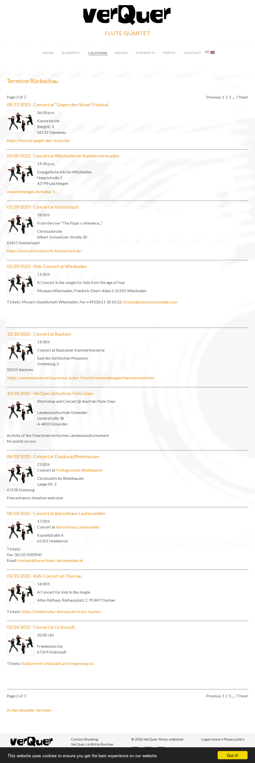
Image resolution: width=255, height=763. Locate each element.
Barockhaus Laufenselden (78, 526)
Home (48, 53)
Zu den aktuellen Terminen (29, 710)
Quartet (70, 53)
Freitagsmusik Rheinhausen (79, 470)
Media (121, 53)
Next (243, 97)
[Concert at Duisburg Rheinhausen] (20, 473)
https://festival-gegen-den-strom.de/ (38, 140)
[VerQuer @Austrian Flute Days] (20, 410)
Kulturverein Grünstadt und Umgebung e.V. (58, 663)
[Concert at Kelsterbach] (20, 224)
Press (168, 53)
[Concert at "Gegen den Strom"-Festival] (20, 121)
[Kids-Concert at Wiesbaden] (20, 283)
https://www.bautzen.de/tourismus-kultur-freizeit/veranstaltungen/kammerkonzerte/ (80, 377)
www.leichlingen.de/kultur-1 (31, 191)
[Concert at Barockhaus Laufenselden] (20, 530)
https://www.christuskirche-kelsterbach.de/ (44, 250)
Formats (145, 53)
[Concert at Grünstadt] (20, 644)
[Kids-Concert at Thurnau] (20, 593)
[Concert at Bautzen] (20, 351)
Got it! (232, 755)
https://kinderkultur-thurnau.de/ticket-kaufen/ (61, 611)
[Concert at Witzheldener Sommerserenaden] (20, 173)
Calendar (98, 53)
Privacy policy (234, 739)
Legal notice (210, 739)
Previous (213, 97)
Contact (192, 53)
